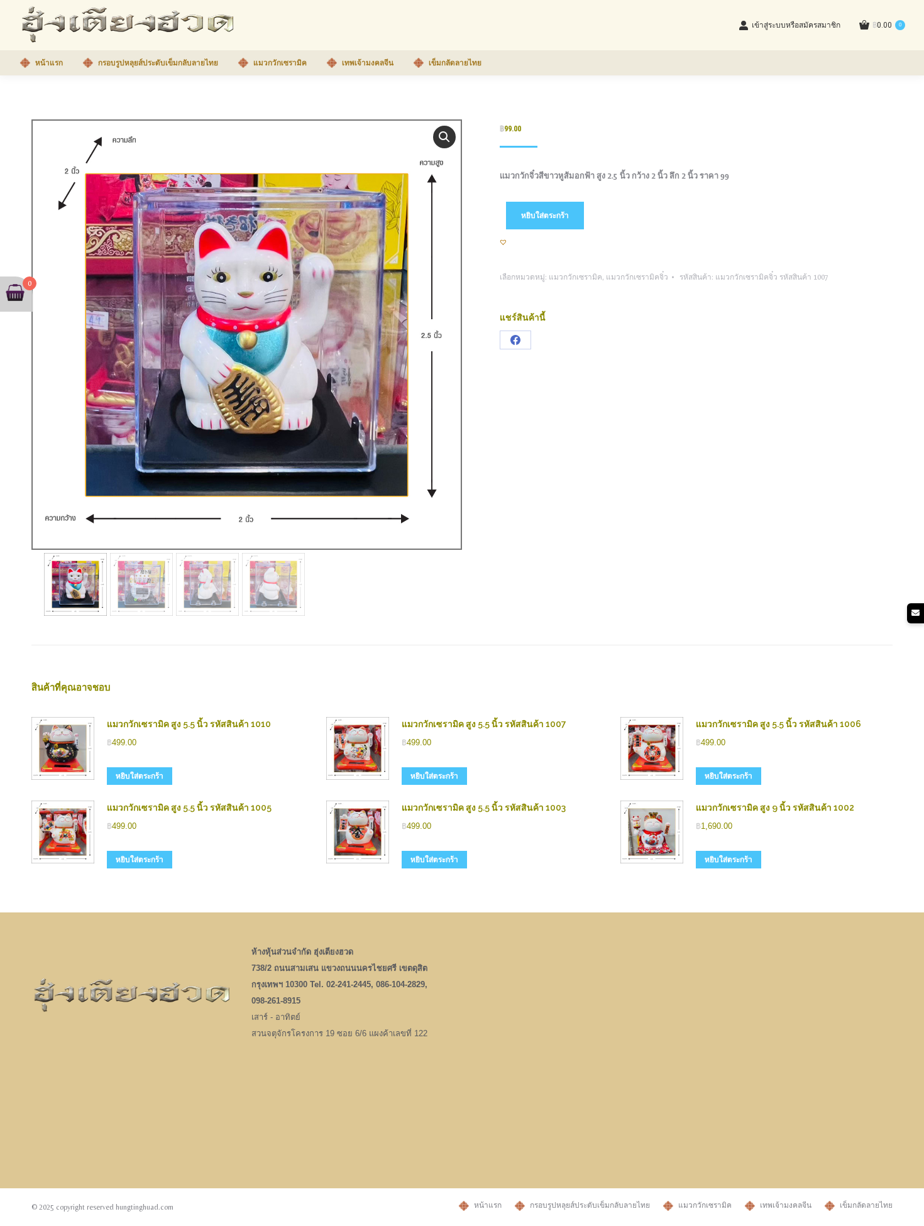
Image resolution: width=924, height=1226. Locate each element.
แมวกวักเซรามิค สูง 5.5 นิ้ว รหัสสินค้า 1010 (189, 724)
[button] (444, 137)
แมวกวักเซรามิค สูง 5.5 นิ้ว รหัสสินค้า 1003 (484, 807)
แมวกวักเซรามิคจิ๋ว (637, 277)
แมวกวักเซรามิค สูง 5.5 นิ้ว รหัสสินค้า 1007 (484, 724)
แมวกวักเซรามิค (575, 277)
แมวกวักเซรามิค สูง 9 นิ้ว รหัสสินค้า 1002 (775, 807)
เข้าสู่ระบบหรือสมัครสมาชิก (796, 25)
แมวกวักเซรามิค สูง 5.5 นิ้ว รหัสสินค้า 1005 (189, 807)
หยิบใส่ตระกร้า (545, 215)
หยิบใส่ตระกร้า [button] (139, 776)
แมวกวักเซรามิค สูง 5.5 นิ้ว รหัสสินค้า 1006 (778, 724)
